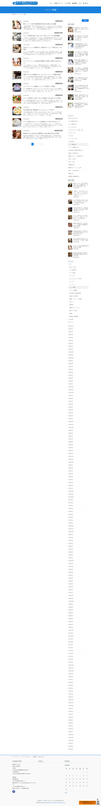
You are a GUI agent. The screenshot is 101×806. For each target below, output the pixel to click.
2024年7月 (70, 401)
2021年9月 (70, 499)
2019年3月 (70, 586)
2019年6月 (70, 578)
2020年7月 (70, 540)
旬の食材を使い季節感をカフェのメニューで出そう (39, 110)
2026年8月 (70, 328)
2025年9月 (70, 360)
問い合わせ (41, 756)
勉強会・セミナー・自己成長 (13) (75, 156)
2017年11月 (70, 633)
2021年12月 (71, 491)
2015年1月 (70, 731)
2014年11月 (70, 737)
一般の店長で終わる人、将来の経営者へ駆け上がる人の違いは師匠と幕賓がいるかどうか (80, 209)
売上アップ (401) (72, 159)
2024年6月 (70, 404)
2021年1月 (70, 523)
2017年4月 (70, 653)
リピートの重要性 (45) (73, 147)
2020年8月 (70, 537)
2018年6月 (70, 612)
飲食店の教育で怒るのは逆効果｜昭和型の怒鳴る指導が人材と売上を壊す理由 (80, 254)
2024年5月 (70, 407)
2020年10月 (71, 531)
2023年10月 (71, 427)
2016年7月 (70, 679)
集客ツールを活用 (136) (73, 170)
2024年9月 (70, 395)
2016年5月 (70, 685)
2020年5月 (70, 546)
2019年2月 (70, 589)
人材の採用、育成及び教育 (75, 293)
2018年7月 (70, 610)
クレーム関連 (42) (72, 124)
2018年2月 (70, 624)
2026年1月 (70, 349)
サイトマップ (16, 756)
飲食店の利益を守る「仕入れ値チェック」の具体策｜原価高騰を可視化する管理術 (80, 225)
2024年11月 (70, 389)
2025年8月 (70, 363)
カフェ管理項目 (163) (73, 121)
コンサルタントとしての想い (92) (75, 130)
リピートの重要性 (73, 290)
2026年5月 (70, 337)
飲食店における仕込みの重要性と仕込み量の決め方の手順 (41, 133)
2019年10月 (71, 566)
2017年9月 (70, 639)
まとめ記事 (70, 319)
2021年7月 (70, 505)
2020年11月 (70, 528)
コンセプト (71, 281)
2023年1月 (70, 453)
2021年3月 (70, 517)
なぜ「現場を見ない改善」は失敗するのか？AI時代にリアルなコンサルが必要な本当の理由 (80, 201)
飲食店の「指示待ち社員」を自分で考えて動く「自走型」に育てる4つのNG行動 (81, 97)
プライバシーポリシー (26, 756)
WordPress (43, 802)
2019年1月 (70, 592)
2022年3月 (70, 482)
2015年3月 (70, 725)
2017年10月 (71, 636)
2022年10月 (71, 462)
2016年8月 (70, 676)
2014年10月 (71, 740)
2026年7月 (70, 331)
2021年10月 (71, 496)
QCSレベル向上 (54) (72, 118)
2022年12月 (71, 456)
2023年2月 (70, 450)
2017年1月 (70, 662)
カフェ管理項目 (58, 32)
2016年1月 (70, 696)
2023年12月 (71, 421)
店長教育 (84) (71, 164)
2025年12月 (71, 352)
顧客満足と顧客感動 (73, 316)
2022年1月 (70, 488)
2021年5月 (70, 511)
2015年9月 (70, 708)
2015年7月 (70, 714)
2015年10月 (71, 705)
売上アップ (71, 301)
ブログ (69, 264)
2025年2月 (70, 381)
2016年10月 (71, 670)
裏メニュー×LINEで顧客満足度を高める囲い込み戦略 (39, 24)
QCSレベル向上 (72, 267)
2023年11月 (70, 424)
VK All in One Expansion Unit (59, 802)
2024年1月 (70, 418)
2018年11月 (70, 598)
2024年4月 (70, 410)
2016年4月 (70, 688)
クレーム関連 (72, 272)
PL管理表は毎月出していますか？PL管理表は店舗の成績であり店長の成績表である (81, 45)
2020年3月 (70, 552)
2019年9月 (70, 569)
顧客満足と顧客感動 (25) (73, 176)
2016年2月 (70, 694)
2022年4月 (70, 479)
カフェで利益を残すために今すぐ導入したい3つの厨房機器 (41, 35)
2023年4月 (70, 444)
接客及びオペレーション (74, 307)
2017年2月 (70, 659)
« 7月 (66, 792)
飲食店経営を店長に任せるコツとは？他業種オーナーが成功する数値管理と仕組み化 (81, 105)
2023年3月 (70, 447)
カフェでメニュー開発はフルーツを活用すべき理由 (39, 86)
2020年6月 (70, 543)
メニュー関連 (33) (72, 144)
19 (73, 782)
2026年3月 (70, 343)
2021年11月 (70, 494)
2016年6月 (70, 682)
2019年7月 (70, 575)
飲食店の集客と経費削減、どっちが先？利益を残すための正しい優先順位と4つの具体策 (81, 61)
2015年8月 (70, 711)
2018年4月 (70, 618)
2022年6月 (70, 473)
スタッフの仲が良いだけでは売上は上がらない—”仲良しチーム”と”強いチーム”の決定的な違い (80, 217)
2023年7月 (70, 436)
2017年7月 (70, 644)
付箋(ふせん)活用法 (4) (73, 153)
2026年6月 (70, 334)
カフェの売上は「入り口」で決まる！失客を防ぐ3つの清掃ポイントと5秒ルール (82, 37)
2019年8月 (70, 572)
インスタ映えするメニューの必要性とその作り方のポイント (41, 121)
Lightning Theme (50, 802)
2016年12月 (71, 665)
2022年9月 (70, 465)
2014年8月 (70, 746)
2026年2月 (70, 346)
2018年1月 (70, 627)
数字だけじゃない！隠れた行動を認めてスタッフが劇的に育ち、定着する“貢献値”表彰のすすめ (80, 185)
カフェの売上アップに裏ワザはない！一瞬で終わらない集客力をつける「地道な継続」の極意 (81, 53)
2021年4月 (70, 514)
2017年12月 (71, 630)
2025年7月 (70, 366)
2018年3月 (70, 621)
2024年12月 (71, 386)
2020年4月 (70, 549)
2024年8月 (70, 398)
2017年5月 (70, 650)
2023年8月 (70, 433)
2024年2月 (70, 415)
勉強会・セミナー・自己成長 (75, 298)
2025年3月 (70, 378)
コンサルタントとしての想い (75, 278)
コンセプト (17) (71, 132)
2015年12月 (71, 699)
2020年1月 (70, 557)
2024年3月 (70, 412)
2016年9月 (70, 673)
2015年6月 (70, 717)
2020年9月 (70, 534)
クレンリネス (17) (72, 127)
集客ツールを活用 (73, 310)
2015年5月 (70, 720)
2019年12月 (71, 560)
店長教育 (71, 304)
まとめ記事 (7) (71, 141)
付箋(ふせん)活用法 (73, 296)
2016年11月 (70, 668)
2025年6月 (70, 369)
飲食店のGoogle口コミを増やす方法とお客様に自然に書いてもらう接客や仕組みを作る (80, 232)
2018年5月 (70, 615)
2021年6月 (70, 508)
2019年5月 (70, 581)
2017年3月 (70, 656)
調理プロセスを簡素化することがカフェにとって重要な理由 (41, 74)
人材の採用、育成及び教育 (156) (75, 150)
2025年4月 (70, 375)
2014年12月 (71, 734)
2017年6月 (70, 647)
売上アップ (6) (71, 161)
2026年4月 (70, 340)
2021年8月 (70, 502)
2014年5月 (70, 749)
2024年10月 (71, 392)
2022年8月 (70, 468)
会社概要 (35, 756)
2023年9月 (70, 430)
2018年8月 (70, 607)
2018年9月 (70, 604)
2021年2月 (70, 520)
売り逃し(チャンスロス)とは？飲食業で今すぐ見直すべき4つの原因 (82, 29)
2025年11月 (70, 354)
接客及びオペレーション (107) (75, 167)
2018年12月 (71, 595)
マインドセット (72, 284)
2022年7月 (70, 470)
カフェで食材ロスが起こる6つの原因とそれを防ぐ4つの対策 (42, 98)
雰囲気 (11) (70, 173)
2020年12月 (71, 525)
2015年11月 (70, 702)
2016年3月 (70, 691)
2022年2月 (70, 485)
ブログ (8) (70, 135)
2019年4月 (70, 583)
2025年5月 (70, 372)
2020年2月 (70, 554)
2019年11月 (70, 563)
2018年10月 (71, 601)
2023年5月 (70, 441)
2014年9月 (70, 743)
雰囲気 (70, 313)
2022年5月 (70, 476)
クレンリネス (72, 275)
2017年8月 (70, 641)
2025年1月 (70, 383)
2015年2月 (70, 728)
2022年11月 (70, 459)
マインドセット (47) (72, 138)
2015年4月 (70, 723)
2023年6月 (70, 439)
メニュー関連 (59, 21)
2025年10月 (71, 357)
